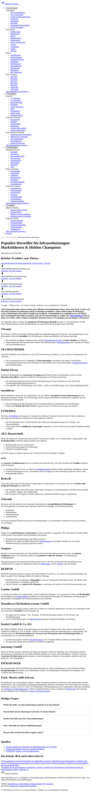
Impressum (14, 786)
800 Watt (13, 85)
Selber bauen (15, 113)
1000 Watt (14, 87)
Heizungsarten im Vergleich (20, 216)
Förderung (14, 19)
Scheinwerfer (15, 192)
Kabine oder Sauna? (18, 130)
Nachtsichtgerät (16, 197)
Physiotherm (15, 111)
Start (2, 237)
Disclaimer (32, 786)
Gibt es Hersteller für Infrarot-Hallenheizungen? (22, 726)
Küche (12, 36)
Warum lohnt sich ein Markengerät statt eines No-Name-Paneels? (29, 712)
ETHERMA (13, 416)
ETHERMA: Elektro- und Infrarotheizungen (22, 751)
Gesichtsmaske (16, 184)
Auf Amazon (11, 271)
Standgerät (14, 62)
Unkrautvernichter (17, 201)
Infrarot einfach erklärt (18, 210)
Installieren (14, 21)
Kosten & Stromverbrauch (20, 17)
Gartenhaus (14, 47)
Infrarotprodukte (12, 147)
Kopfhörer (14, 180)
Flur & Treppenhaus (17, 42)
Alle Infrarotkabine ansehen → (17, 145)
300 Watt (13, 77)
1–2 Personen (15, 98)
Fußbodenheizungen (79, 363)
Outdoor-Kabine (16, 115)
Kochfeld (13, 152)
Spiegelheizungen (63, 342)
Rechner (9, 233)
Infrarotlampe (15, 171)
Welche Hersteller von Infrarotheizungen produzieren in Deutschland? (31, 705)
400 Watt (13, 79)
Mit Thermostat (16, 72)
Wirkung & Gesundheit (19, 137)
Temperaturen (15, 124)
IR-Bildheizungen (36, 640)
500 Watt (13, 81)
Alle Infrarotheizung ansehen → (18, 91)
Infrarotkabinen (35, 619)
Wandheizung (15, 55)
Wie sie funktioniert (17, 13)
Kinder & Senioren (17, 143)
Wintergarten (15, 40)
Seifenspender (15, 160)
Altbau (13, 49)
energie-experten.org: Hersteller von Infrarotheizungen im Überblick (31, 747)
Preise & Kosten (16, 102)
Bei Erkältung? (16, 141)
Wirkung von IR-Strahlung (20, 214)
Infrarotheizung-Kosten (53, 340)
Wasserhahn (14, 163)
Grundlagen (10, 205)
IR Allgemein (48, 784)
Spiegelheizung (16, 66)
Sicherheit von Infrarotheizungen (16, 689)
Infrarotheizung (12, 8)
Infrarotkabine (11, 94)
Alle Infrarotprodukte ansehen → (18, 203)
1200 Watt (14, 89)
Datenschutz (23, 786)
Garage (13, 45)
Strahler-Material (16, 221)
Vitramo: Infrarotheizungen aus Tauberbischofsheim (25, 749)
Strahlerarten (15, 120)
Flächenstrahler (16, 227)
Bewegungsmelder (17, 156)
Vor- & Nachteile (16, 15)
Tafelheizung (15, 229)
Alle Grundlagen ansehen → (16, 231)
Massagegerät (15, 178)
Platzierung (14, 126)
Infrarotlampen (45, 541)
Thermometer (15, 158)
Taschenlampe (15, 199)
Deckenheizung (16, 57)
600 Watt (13, 83)
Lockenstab (14, 173)
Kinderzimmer (15, 38)
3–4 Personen (15, 100)
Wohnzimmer (15, 32)
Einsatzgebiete (15, 212)
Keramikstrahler (16, 223)
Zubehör (13, 122)
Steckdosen (14, 154)
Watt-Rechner (71, 689)
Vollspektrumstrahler (18, 225)
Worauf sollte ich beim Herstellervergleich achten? (23, 732)
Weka (12, 109)
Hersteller (14, 23)
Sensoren (13, 195)
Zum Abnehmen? (16, 139)
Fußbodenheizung (17, 59)
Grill (12, 167)
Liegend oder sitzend (18, 128)
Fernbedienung (16, 188)
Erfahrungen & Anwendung (20, 135)
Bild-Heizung (15, 64)
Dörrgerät (14, 165)
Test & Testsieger (16, 27)
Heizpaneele (15, 68)
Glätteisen (14, 175)
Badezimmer (15, 34)
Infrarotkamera (15, 190)
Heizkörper (14, 70)
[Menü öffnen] (19, 4)
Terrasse (13, 51)
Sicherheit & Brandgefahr (20, 25)
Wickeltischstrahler (17, 182)
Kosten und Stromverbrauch (39, 691)
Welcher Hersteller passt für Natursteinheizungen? (23, 719)
